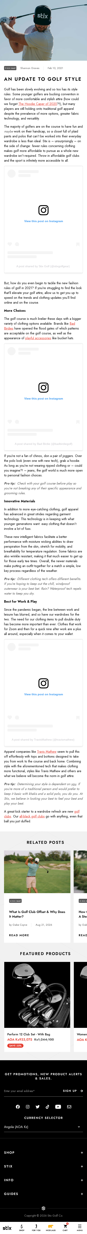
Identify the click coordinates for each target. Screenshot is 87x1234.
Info (9, 1180)
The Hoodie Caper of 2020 (37, 104)
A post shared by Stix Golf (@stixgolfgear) (43, 266)
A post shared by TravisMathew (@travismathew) (43, 739)
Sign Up (70, 1091)
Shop (9, 1152)
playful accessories (38, 338)
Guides (11, 1194)
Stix (8, 1166)
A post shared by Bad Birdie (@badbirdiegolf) (43, 443)
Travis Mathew (46, 751)
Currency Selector (43, 1118)
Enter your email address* (17, 1099)
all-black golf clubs (32, 816)
